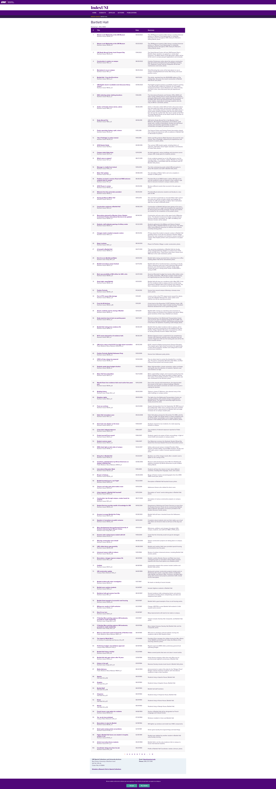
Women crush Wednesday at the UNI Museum (111, 43)
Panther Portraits (102, 290)
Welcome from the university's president (109, 192)
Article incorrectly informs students (107, 742)
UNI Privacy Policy (165, 781)
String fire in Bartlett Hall (104, 456)
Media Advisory (102, 669)
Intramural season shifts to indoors (107, 552)
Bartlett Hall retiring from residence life (109, 327)
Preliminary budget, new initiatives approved (110, 646)
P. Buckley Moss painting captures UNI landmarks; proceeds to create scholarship (112, 618)
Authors (121, 13)
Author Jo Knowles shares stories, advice (109, 107)
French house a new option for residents (109, 711)
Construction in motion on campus (107, 61)
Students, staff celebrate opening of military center (112, 224)
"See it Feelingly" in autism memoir (108, 138)
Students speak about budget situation (109, 366)
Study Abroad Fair (102, 120)
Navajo (99, 705)
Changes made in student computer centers (110, 233)
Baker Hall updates (103, 173)
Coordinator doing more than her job (108, 748)
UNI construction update (104, 571)
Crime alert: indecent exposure (106, 429)
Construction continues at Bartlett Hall (108, 206)
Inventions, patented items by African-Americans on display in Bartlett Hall (113, 462)
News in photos (102, 243)
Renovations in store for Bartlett (106, 723)
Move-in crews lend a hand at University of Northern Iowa (114, 632)
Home (94, 13)
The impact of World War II (105, 638)
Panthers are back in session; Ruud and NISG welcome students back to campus (113, 179)
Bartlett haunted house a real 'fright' (108, 481)
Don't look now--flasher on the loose (108, 424)
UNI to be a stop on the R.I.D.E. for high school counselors (115, 344)
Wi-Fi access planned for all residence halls (110, 336)
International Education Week (106, 469)
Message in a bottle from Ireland (107, 167)
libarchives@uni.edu (149, 759)
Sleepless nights (102, 397)
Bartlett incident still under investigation (109, 581)
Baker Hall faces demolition (105, 374)
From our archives (102, 406)
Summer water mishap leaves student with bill (111, 535)
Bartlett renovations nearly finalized (108, 264)
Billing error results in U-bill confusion (108, 606)
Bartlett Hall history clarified (105, 651)
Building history (102, 391)
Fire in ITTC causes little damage (107, 296)
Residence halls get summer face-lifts (108, 593)
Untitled (99, 565)
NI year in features (102, 475)
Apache (99, 676)
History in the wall (102, 663)
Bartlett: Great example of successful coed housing (112, 600)
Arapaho (99, 682)
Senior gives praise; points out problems (109, 729)
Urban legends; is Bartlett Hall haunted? (109, 492)
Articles (112, 13)
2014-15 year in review (104, 186)
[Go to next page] (149, 754)
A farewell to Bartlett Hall (104, 249)
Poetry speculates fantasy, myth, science (109, 130)
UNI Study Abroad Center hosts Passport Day (111, 52)
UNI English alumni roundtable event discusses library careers (113, 85)
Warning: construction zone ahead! (107, 540)
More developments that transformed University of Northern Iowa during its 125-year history (112, 528)
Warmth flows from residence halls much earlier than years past (115, 383)
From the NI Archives (103, 303)
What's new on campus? (104, 158)
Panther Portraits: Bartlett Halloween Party (110, 353)
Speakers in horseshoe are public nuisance (110, 520)
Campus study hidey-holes (105, 152)
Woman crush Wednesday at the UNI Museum (111, 35)
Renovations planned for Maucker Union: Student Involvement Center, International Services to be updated (114, 216)
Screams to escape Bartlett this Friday (108, 514)
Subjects (102, 13)
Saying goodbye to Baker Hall (106, 198)
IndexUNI (99, 7)
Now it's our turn (102, 612)
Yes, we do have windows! (105, 717)
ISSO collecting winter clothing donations (109, 95)
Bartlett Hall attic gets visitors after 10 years (110, 657)
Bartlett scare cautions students (106, 587)
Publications (131, 13)
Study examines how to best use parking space (111, 318)
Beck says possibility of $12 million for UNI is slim (112, 274)
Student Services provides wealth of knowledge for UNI (114, 505)
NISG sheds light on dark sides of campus (109, 447)
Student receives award (104, 441)
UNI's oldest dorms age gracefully (107, 546)
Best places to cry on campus (106, 70)
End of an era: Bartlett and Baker (107, 258)
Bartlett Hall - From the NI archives (107, 77)
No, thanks (144, 785)
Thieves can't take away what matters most (110, 486)
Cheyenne (100, 694)
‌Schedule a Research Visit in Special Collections (106, 769)
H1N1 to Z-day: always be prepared (107, 359)
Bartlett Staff (101, 688)
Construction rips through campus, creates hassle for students (113, 499)
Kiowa (99, 700)
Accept (132, 785)
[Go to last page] (152, 754)
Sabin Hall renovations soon (105, 415)
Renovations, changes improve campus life (110, 558)
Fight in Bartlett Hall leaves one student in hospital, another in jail (112, 735)
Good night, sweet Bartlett (105, 281)
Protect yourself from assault (106, 435)
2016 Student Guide (103, 145)
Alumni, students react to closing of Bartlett (110, 311)
